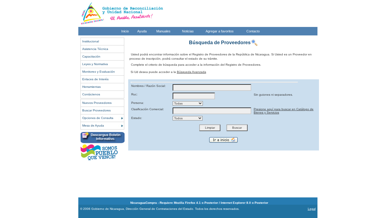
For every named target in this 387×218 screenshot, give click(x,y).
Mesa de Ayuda (93, 125)
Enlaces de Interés (95, 79)
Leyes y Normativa (95, 64)
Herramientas (91, 86)
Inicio (125, 31)
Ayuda (142, 31)
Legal (312, 208)
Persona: (137, 102)
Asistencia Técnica (95, 49)
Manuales (163, 31)
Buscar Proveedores (96, 110)
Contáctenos (91, 94)
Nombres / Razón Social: (148, 86)
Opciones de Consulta (97, 118)
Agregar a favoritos (220, 31)
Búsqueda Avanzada (191, 72)
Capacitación (91, 56)
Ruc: (134, 94)
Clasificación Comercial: (147, 109)
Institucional (90, 41)
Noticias (188, 31)
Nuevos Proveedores (97, 102)
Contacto (253, 31)
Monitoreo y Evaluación (98, 71)
